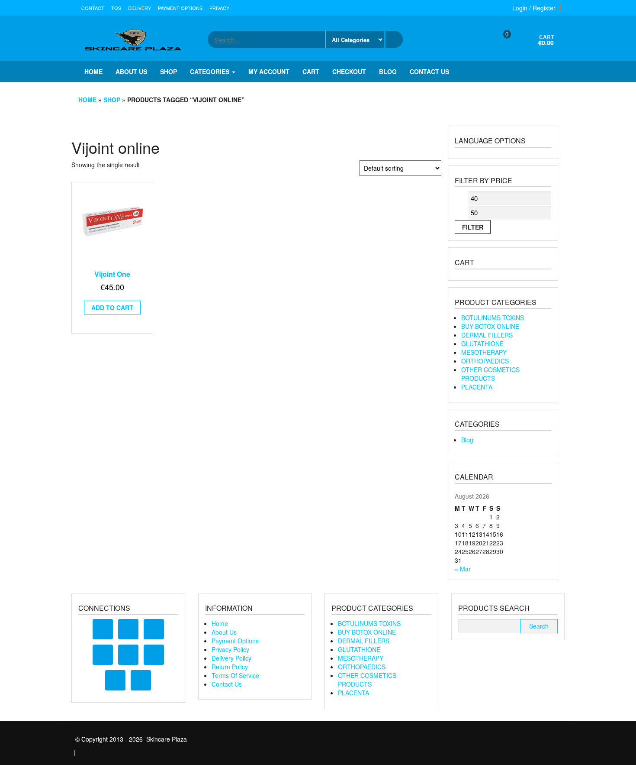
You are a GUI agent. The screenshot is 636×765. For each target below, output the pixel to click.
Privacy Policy (230, 649)
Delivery (139, 7)
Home (93, 71)
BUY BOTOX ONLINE (490, 326)
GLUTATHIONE (482, 343)
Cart (310, 71)
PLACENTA (476, 386)
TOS (116, 7)
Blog (388, 71)
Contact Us (227, 684)
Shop (168, 71)
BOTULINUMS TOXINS (492, 317)
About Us (224, 632)
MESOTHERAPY (484, 352)
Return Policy (230, 666)
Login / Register (534, 7)
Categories (210, 71)
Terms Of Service (235, 675)
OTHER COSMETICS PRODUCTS (490, 373)
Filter (472, 227)
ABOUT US (131, 71)
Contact (92, 7)
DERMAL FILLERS (487, 335)
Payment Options (180, 7)
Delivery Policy (231, 658)
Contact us (429, 71)
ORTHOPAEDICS (485, 361)
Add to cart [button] (112, 307)
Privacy (219, 7)
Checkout (349, 71)
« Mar (463, 568)
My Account (268, 71)
